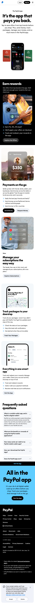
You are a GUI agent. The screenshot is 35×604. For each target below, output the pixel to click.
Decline (23, 599)
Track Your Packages (11, 335)
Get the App (8, 393)
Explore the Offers (11, 140)
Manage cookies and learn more (15, 595)
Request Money (23, 210)
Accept (11, 599)
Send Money (9, 210)
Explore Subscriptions (12, 276)
